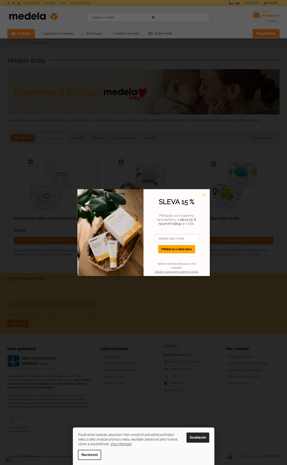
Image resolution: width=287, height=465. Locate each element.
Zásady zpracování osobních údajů (177, 271)
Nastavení (90, 455)
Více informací (121, 444)
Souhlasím (198, 437)
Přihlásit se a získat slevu (176, 249)
